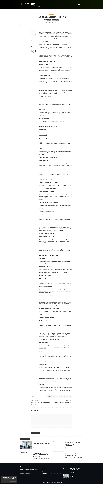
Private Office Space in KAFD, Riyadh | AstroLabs (41, 444)
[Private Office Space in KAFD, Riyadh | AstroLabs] (26, 445)
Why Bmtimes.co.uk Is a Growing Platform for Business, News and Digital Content (40, 454)
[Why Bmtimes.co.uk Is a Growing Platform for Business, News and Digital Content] (26, 456)
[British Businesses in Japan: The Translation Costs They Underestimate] (58, 445)
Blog (42, 11)
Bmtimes (49, 22)
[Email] (35, 34)
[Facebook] (77, 4)
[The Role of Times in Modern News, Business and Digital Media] (58, 456)
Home (40, 11)
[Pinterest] (32, 34)
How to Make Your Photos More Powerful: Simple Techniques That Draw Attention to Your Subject (75, 469)
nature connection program (51, 194)
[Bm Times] (28, 4)
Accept (13, 481)
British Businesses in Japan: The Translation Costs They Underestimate (72, 444)
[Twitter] (78, 4)
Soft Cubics (60, 482)
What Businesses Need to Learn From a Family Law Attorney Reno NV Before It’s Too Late (33, 49)
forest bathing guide (51, 163)
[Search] (82, 4)
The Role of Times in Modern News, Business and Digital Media (73, 454)
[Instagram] (80, 4)
